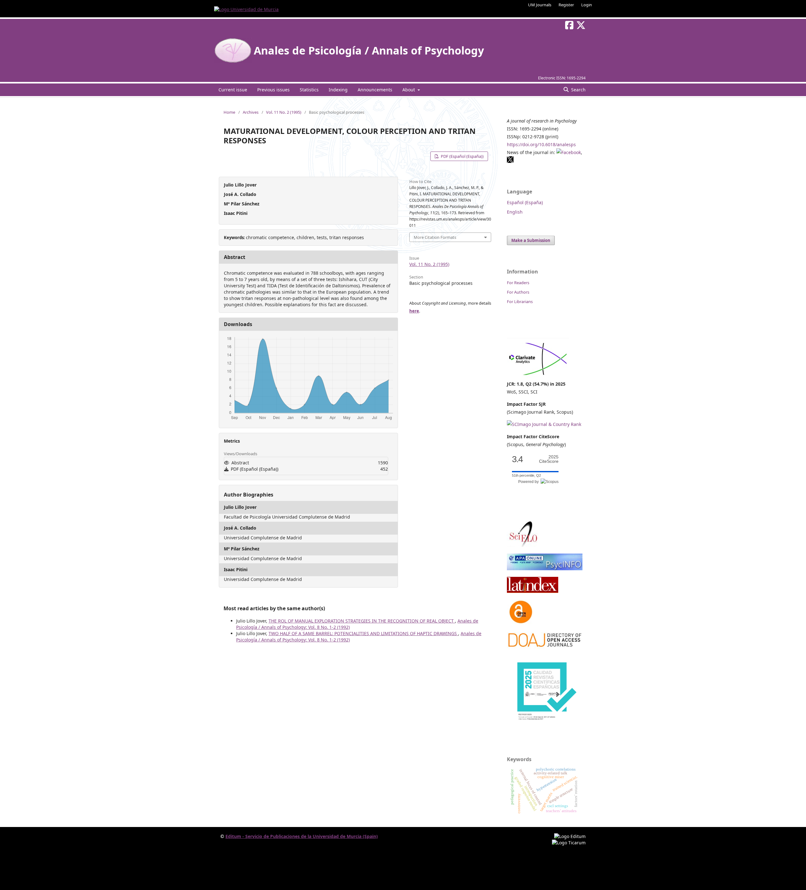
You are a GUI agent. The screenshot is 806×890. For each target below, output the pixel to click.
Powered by (529, 481)
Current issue (233, 90)
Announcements (375, 90)
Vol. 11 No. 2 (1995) (283, 112)
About (409, 90)
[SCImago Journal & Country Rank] (544, 424)
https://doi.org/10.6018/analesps (541, 144)
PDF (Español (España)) (462, 156)
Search (578, 90)
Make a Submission (530, 240)
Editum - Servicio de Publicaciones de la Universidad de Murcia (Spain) (301, 836)
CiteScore (549, 459)
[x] (510, 161)
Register (566, 5)
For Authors (518, 292)
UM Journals (539, 5)
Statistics (309, 90)
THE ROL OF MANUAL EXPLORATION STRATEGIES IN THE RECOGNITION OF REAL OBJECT (362, 621)
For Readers (518, 282)
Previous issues (273, 90)
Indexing (338, 90)
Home (229, 112)
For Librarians (520, 301)
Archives (250, 112)
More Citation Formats (435, 237)
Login (586, 5)
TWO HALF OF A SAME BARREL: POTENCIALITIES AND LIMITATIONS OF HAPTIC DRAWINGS (363, 633)
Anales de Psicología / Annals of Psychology (369, 50)
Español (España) (525, 202)
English (515, 212)
